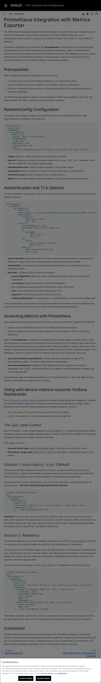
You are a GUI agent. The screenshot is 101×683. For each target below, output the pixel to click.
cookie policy (62, 673)
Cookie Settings (26, 678)
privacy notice (47, 673)
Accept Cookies (43, 678)
